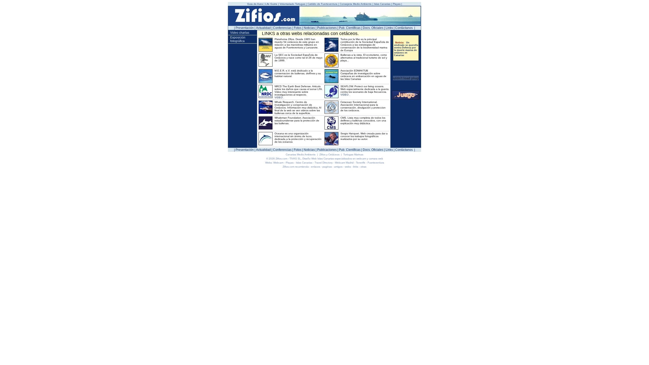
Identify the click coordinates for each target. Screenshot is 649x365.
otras (363, 166)
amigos (338, 166)
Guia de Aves (255, 4)
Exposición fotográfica (237, 39)
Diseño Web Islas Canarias (318, 158)
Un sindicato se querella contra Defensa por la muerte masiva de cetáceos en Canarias (406, 48)
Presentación (245, 28)
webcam (361, 158)
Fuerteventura (376, 162)
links (355, 166)
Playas (397, 4)
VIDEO (279, 97)
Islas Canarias (382, 4)
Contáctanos (404, 28)
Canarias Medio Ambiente (301, 154)
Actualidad (263, 28)
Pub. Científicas (349, 28)
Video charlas (239, 32)
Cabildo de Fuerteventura (322, 4)
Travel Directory (324, 162)
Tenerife (360, 162)
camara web (376, 158)
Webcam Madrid (344, 162)
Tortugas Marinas (353, 154)
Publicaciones (327, 28)
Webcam (278, 162)
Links (389, 28)
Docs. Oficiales (373, 28)
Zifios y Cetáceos (329, 154)
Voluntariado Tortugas (292, 4)
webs (348, 166)
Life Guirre (271, 4)
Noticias (309, 28)
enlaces (315, 166)
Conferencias (282, 28)
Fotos (297, 28)
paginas (327, 166)
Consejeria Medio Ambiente (356, 4)
